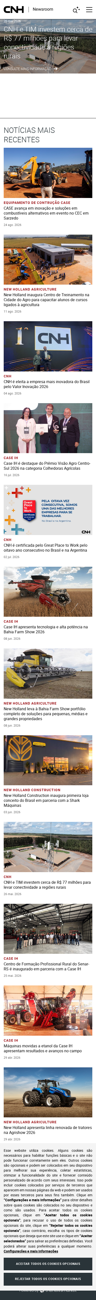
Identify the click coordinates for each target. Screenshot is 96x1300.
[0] (34, 107)
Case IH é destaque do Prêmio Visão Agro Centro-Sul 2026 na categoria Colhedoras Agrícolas (47, 466)
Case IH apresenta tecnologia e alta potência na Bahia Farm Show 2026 (46, 629)
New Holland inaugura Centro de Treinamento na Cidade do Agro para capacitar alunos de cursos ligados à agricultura (46, 300)
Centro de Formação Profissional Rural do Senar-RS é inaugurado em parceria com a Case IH (46, 966)
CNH (8, 376)
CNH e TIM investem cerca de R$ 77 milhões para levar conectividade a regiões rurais (48, 42)
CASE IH (11, 458)
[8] (85, 107)
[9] (91, 107)
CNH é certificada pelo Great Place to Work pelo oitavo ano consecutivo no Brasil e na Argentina (45, 547)
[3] (53, 107)
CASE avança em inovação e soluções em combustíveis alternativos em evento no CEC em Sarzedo (46, 213)
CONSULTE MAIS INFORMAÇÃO (27, 69)
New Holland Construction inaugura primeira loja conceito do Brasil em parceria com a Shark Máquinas (46, 800)
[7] (79, 107)
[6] (72, 107)
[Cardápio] (89, 9)
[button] (50, 165)
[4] (59, 107)
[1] (40, 107)
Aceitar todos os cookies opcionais (48, 1264)
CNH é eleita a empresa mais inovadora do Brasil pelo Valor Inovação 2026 (47, 384)
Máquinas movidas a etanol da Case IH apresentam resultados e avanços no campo (43, 1048)
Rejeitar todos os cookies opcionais (48, 1279)
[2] (47, 107)
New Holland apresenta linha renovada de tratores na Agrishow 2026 (48, 1130)
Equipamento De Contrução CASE (37, 202)
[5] (66, 107)
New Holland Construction (32, 790)
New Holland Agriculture (30, 289)
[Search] (76, 9)
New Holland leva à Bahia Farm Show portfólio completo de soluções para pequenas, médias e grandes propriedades (46, 714)
